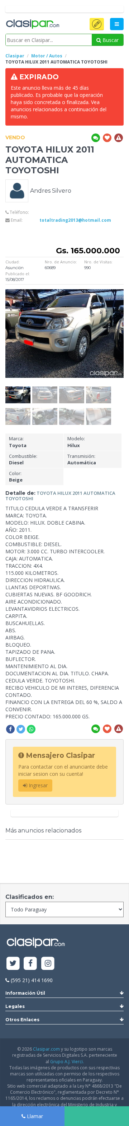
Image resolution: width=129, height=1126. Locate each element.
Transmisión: (81, 459)
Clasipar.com (46, 1049)
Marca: (18, 442)
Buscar (110, 40)
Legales (15, 1006)
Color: (16, 476)
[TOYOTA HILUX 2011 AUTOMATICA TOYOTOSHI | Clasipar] (17, 389)
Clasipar (14, 56)
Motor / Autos (46, 56)
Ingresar (37, 785)
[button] (97, 24)
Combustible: (23, 459)
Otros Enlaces (22, 1019)
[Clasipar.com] (32, 24)
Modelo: (76, 442)
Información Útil (25, 993)
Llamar (34, 1116)
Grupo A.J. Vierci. (67, 1062)
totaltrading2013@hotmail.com (75, 220)
